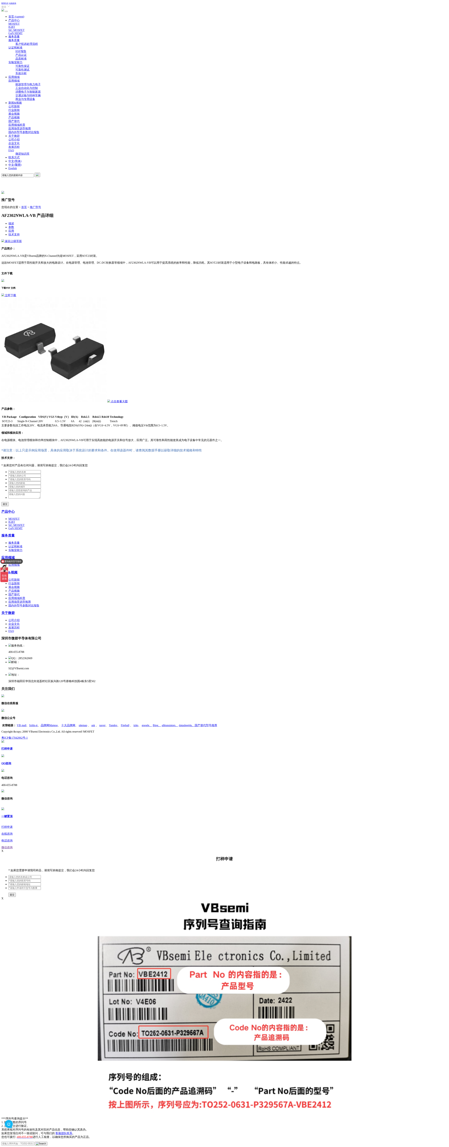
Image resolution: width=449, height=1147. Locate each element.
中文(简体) (14, 161)
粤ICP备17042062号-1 (14, 737)
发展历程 (14, 146)
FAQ (11, 150)
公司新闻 (14, 106)
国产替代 (14, 121)
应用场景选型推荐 (19, 128)
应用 (11, 230)
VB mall (21, 725)
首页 (16, 16)
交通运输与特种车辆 (28, 95)
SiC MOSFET (16, 30)
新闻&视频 (15, 102)
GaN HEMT (15, 33)
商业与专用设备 (25, 99)
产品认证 (21, 54)
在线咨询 (12, 3)
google (147, 725)
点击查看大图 (119, 401)
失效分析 (21, 73)
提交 (5, 504)
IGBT (11, 26)
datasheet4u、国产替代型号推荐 (198, 725)
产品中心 (14, 20)
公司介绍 (14, 139)
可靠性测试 (22, 69)
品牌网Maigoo (49, 725)
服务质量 (14, 36)
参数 (11, 227)
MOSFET (14, 23)
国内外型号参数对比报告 (23, 132)
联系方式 (4, 3)
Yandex (113, 725)
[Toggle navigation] (6, 11)
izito (135, 725)
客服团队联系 (63, 1133)
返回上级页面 (13, 241)
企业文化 (14, 143)
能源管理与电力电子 (28, 84)
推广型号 (35, 207)
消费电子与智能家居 (28, 91)
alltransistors (170, 725)
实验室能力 (15, 62)
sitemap (83, 725)
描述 (11, 223)
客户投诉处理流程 (26, 43)
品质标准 (21, 58)
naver (102, 725)
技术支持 (14, 234)
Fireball (125, 725)
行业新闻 (14, 110)
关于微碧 (14, 135)
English (12, 168)
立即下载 (10, 295)
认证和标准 (15, 47)
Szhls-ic (33, 725)
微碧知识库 (22, 153)
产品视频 (14, 117)
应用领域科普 (16, 124)
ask (93, 725)
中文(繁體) (14, 164)
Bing (157, 725)
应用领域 (14, 76)
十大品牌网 (68, 725)
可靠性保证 (22, 65)
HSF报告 (20, 51)
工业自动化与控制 (26, 88)
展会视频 (14, 113)
